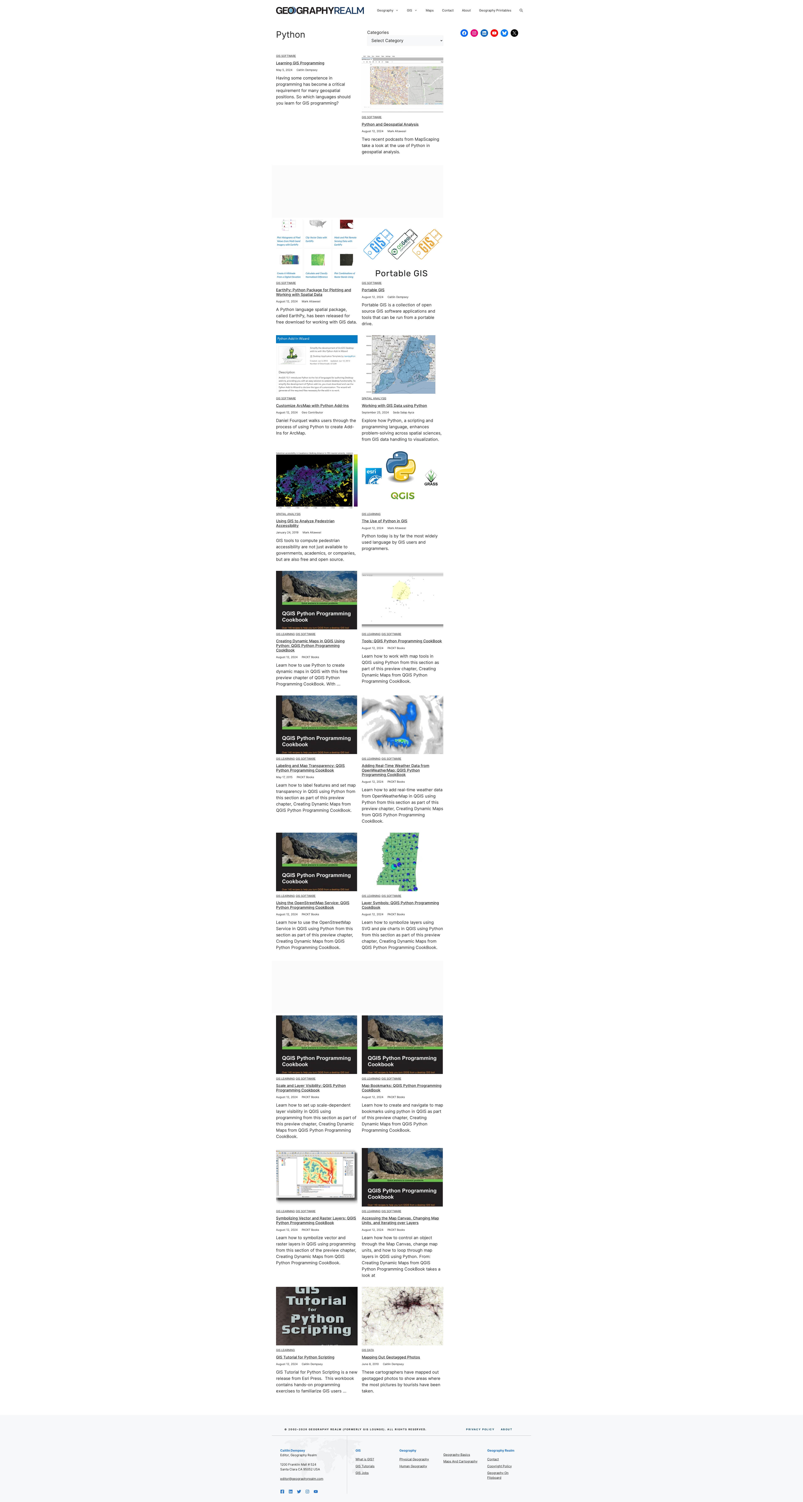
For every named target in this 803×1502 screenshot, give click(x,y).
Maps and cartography (460, 1461)
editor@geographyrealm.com (301, 1479)
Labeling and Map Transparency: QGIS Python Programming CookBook (310, 767)
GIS (409, 10)
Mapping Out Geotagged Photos (391, 1357)
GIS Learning (371, 514)
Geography (385, 10)
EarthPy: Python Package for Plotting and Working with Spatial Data (313, 292)
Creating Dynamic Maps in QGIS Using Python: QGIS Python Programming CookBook (310, 645)
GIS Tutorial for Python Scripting (305, 1357)
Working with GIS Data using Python (394, 405)
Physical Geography (414, 1459)
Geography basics (456, 1455)
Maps (430, 10)
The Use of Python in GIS (384, 521)
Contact (448, 10)
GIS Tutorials (365, 1466)
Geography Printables (495, 10)
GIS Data (368, 1350)
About (466, 10)
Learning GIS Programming (300, 63)
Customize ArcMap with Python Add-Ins (312, 405)
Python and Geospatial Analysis (390, 124)
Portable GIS (373, 290)
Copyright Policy (499, 1466)
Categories (378, 32)
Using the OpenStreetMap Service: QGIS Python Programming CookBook (312, 905)
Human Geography (413, 1466)
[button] (521, 10)
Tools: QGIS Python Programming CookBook (402, 641)
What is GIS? (364, 1459)
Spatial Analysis (374, 398)
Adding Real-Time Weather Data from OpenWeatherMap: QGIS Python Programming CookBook (395, 770)
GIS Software (286, 56)
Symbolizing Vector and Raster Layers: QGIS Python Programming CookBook (316, 1220)
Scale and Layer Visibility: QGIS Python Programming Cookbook (311, 1087)
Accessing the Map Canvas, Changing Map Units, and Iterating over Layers (400, 1220)
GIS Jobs (362, 1473)
